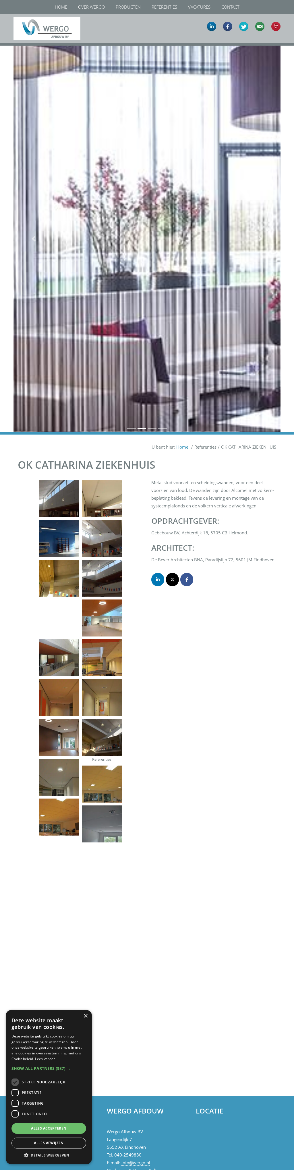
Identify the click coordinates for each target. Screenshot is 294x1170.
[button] (33, 239)
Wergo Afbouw (18, 15)
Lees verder (45, 1058)
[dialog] (49, 1087)
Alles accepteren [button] (48, 1128)
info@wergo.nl (135, 1162)
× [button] (85, 1016)
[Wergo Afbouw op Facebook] (186, 579)
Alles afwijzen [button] (49, 1142)
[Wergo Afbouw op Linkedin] (157, 579)
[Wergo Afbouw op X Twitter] (172, 579)
